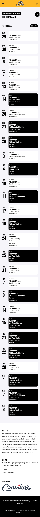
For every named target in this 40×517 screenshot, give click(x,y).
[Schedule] (36, 25)
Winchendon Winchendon (17, 114)
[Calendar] (32, 25)
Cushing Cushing (14, 37)
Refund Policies (10, 510)
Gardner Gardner (14, 50)
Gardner (11, 144)
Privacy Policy (22, 510)
